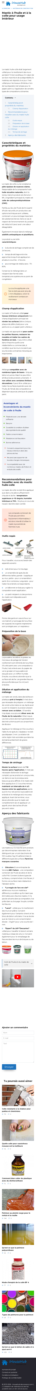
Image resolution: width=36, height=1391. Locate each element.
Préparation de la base (21, 123)
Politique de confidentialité (11, 1378)
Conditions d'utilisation (10, 1375)
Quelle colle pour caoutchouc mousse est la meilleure (15, 1145)
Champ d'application (20, 109)
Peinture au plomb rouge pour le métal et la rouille (16, 1214)
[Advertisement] (18, 41)
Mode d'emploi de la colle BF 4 (15, 1282)
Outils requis (17, 120)
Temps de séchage (20, 132)
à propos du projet (9, 1369)
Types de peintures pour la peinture (17, 1315)
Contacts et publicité (9, 1372)
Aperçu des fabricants (17, 135)
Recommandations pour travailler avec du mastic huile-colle (17, 114)
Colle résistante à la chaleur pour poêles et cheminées (16, 1110)
